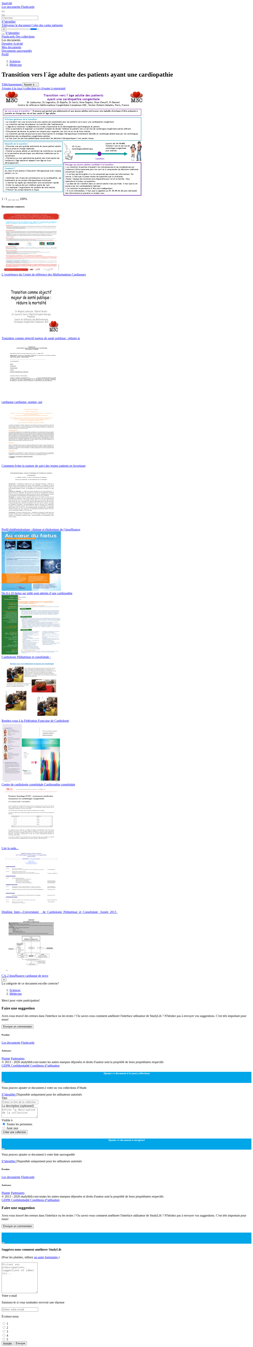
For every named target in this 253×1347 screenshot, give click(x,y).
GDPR (6, 1065)
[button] (9, 200)
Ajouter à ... (30, 84)
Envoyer (20, 1343)
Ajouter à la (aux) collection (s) (21, 88)
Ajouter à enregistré (53, 88)
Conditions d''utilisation (44, 1065)
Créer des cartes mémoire (47, 25)
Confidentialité (20, 1065)
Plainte (6, 1058)
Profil (5, 54)
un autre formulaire (46, 1257)
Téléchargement (12, 84)
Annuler (7, 1343)
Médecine (15, 65)
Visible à (7, 1120)
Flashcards (27, 7)
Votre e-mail (9, 1295)
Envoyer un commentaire (17, 1026)
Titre (4, 1098)
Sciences (14, 61)
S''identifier (9, 21)
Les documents (11, 7)
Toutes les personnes (19, 1124)
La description (18, 1105)
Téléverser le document (16, 25)
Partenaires (18, 1058)
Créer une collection (14, 1132)
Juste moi (12, 1128)
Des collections (25, 36)
